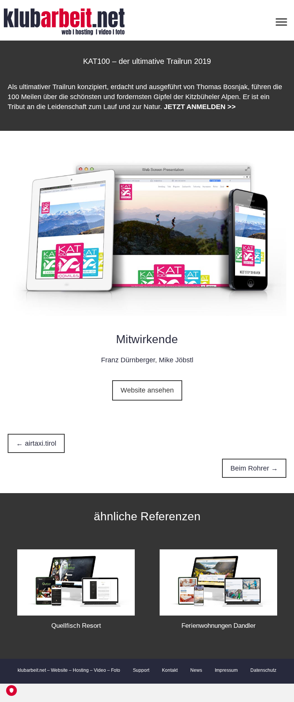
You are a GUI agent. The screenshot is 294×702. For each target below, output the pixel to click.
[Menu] (281, 22)
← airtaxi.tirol (36, 443)
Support (141, 670)
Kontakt (170, 670)
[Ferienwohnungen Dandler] (218, 582)
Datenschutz (263, 670)
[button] (147, 390)
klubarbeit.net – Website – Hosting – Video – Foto (69, 670)
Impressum (226, 670)
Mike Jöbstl (176, 360)
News (196, 670)
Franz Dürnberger (128, 360)
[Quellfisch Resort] (76, 582)
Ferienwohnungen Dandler (218, 625)
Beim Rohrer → (254, 468)
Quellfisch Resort (76, 625)
